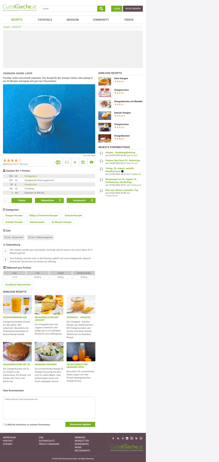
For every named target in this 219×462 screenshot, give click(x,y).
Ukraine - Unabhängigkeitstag (120, 152)
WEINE (78, 447)
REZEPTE (16, 19)
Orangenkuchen (122, 135)
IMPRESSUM (9, 437)
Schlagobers (31, 176)
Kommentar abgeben (80, 424)
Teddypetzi (136, 174)
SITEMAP (7, 444)
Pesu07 (134, 155)
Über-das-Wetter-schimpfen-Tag (121, 190)
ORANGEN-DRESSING (46, 364)
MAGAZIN (73, 19)
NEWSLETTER (82, 440)
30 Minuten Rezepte (61, 222)
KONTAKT (8, 440)
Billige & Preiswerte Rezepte (43, 215)
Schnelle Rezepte (14, 222)
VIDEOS (128, 19)
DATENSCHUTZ (47, 440)
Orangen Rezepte (13, 215)
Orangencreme (121, 90)
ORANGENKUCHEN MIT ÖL (16, 364)
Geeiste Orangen (122, 112)
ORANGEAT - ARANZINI (78, 317)
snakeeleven (111, 195)
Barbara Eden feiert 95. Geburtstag (122, 160)
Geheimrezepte (37, 222)
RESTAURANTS (82, 450)
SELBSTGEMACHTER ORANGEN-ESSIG (77, 365)
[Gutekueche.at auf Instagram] (127, 438)
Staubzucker (31, 184)
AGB (41, 437)
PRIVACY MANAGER (49, 444)
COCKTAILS (45, 19)
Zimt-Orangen (121, 78)
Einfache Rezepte (73, 215)
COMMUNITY (101, 19)
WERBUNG (80, 437)
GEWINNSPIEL (82, 444)
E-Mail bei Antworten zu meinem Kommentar (27, 424)
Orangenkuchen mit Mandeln (128, 101)
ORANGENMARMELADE (15, 317)
